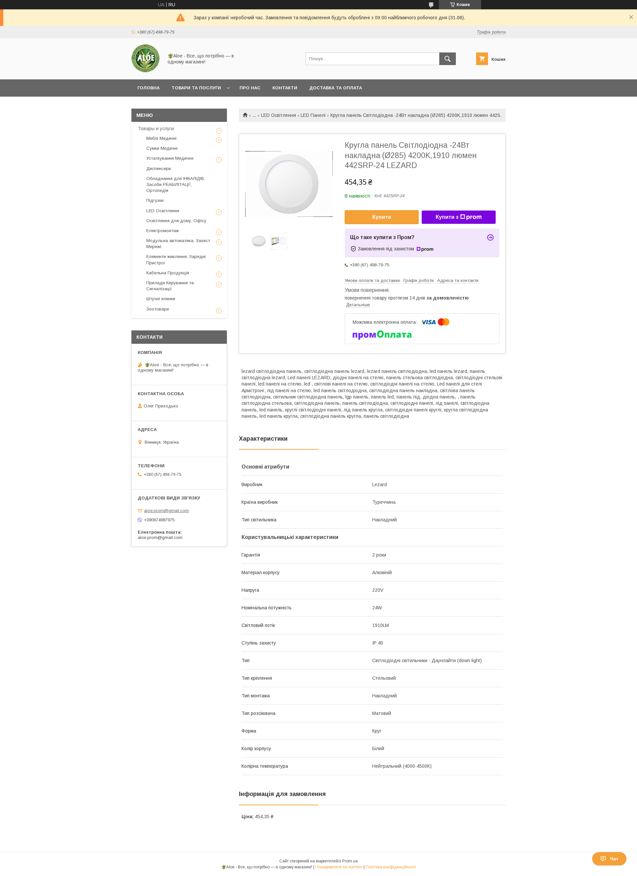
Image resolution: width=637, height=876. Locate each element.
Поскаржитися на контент (339, 867)
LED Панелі (313, 115)
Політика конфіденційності (391, 867)
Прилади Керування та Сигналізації (170, 285)
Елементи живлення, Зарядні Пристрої (176, 259)
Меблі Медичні (161, 138)
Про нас (250, 87)
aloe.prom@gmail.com (166, 510)
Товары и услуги (156, 128)
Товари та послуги (196, 87)
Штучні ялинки (160, 298)
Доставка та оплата (335, 87)
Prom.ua (350, 861)
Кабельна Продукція (167, 272)
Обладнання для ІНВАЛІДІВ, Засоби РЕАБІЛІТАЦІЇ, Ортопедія (175, 184)
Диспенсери (158, 168)
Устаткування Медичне (169, 158)
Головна (148, 87)
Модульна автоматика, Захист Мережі (178, 243)
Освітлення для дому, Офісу (176, 220)
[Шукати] (447, 58)
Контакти (284, 87)
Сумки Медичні (161, 148)
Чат (614, 858)
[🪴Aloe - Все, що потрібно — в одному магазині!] (145, 70)
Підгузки (155, 200)
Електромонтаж (162, 230)
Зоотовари (157, 309)
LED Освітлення (278, 115)
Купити (381, 217)
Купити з (447, 217)
